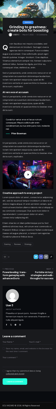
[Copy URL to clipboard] (51, 256)
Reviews (17, 244)
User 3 (9, 305)
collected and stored (15, 374)
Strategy (28, 244)
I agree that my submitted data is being (23, 372)
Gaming (28, 22)
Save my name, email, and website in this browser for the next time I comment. (29, 350)
